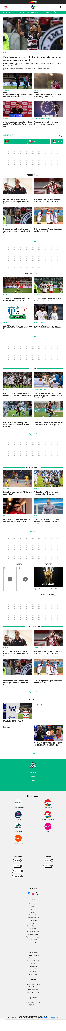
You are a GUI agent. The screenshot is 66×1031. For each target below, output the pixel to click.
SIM (44, 594)
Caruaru (18, 866)
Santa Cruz (20, 12)
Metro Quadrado (33, 934)
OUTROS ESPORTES (33, 467)
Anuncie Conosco (33, 992)
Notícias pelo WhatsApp (33, 984)
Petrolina (18, 876)
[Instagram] (33, 893)
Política (33, 907)
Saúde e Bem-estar (33, 926)
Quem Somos (33, 952)
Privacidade (33, 958)
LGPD (33, 963)
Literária (33, 942)
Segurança (33, 923)
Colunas (33, 772)
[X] (37, 893)
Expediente (33, 969)
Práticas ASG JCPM (33, 955)
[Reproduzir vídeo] (10, 579)
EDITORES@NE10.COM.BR (50, 1018)
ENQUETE (48, 564)
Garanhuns (18, 871)
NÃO (52, 594)
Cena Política (33, 915)
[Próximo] (61, 136)
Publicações (33, 966)
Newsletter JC (33, 987)
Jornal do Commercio (33, 1002)
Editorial (33, 780)
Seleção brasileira (45, 12)
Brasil (33, 909)
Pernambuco (33, 904)
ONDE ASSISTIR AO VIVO (33, 274)
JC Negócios (33, 920)
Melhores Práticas (33, 960)
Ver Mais (33, 241)
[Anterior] (59, 136)
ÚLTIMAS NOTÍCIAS (33, 626)
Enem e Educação (33, 931)
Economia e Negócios (33, 937)
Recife (18, 860)
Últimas (56, 12)
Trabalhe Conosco (33, 974)
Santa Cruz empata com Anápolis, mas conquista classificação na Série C (28, 69)
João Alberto (33, 940)
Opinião (33, 776)
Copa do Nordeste (32, 12)
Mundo (33, 912)
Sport (5, 12)
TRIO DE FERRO (33, 175)
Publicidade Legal (33, 990)
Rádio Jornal (33, 1005)
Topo (31, 787)
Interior (48, 866)
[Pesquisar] (61, 7)
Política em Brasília (33, 918)
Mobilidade (33, 929)
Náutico (11, 12)
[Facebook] (29, 893)
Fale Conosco (33, 972)
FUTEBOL (33, 368)
